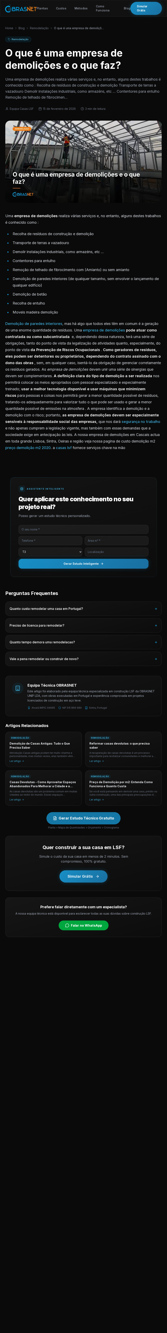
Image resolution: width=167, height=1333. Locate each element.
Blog (127, 8)
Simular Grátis (142, 8)
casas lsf (64, 448)
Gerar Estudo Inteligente (81, 563)
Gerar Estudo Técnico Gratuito (86, 818)
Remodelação (39, 28)
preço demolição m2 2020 (28, 448)
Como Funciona (103, 8)
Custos (61, 8)
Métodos (81, 8)
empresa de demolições (104, 330)
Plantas (42, 8)
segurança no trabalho (141, 421)
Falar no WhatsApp (86, 925)
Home (9, 28)
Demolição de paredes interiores (33, 323)
